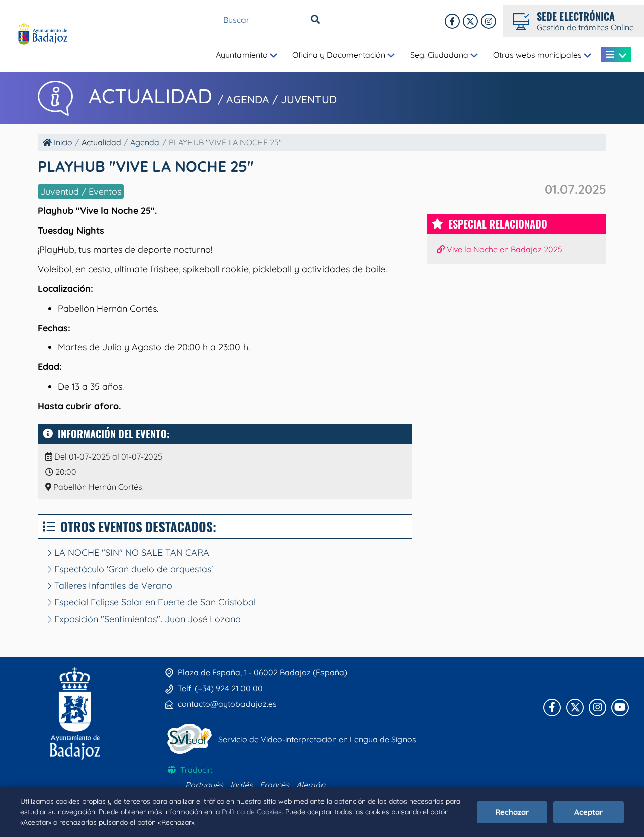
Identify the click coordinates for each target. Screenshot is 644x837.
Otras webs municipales (538, 55)
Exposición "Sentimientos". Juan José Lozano (146, 619)
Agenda (144, 142)
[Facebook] (452, 21)
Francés (274, 785)
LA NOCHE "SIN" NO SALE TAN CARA (130, 552)
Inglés (241, 785)
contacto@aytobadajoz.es (227, 704)
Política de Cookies (252, 811)
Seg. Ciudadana (440, 55)
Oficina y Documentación (339, 55)
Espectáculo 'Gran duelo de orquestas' (132, 569)
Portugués (204, 785)
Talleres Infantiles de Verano (112, 585)
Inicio (62, 142)
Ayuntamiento (243, 55)
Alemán (310, 785)
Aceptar (588, 812)
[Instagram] (488, 21)
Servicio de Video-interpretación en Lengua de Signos (317, 739)
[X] (470, 21)
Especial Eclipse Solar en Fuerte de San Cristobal (154, 602)
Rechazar (512, 812)
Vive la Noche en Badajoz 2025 (503, 249)
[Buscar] (315, 19)
